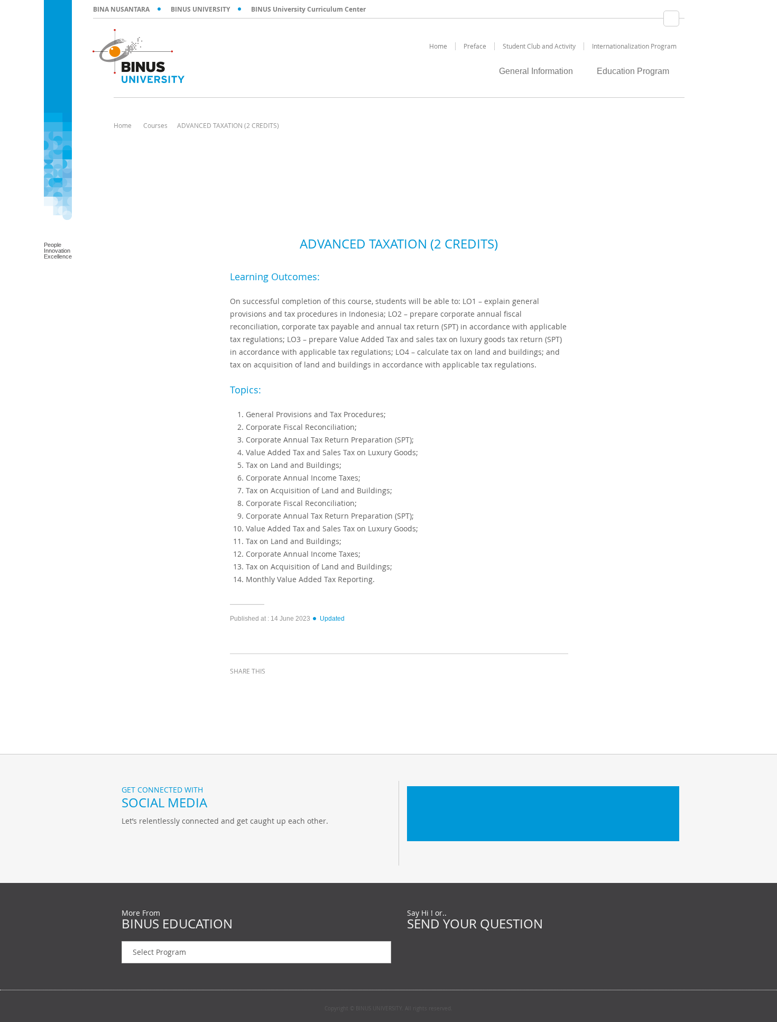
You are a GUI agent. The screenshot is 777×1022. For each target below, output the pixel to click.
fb (132, 842)
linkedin (293, 690)
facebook (240, 690)
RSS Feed (185, 842)
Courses (155, 125)
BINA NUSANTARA (121, 9)
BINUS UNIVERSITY (200, 9)
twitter (267, 690)
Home (123, 125)
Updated (332, 618)
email (319, 690)
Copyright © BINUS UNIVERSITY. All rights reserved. (388, 1008)
